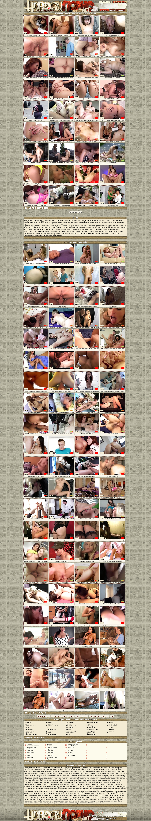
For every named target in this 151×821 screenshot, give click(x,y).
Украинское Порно (31, 747)
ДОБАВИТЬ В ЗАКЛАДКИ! (35, 713)
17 (107, 716)
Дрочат (48, 733)
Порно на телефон (52, 747)
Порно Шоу (50, 755)
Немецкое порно (92, 722)
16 (103, 716)
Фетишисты (110, 731)
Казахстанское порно (72, 744)
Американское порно (52, 757)
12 (86, 716)
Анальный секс (30, 726)
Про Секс (69, 752)
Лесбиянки (70, 727)
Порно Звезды (71, 755)
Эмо (108, 733)
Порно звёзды (91, 727)
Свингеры (110, 722)
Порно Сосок (70, 747)
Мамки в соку (71, 731)
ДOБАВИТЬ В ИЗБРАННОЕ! (36, 208)
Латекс (68, 724)
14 (95, 716)
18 (112, 716)
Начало (42, 716)
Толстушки (110, 729)
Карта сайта (102, 811)
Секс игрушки (112, 724)
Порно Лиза (30, 757)
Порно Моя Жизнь (72, 745)
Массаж (68, 729)
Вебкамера (49, 724)
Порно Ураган (30, 758)
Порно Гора (50, 750)
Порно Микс (70, 750)
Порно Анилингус (75, 212)
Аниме (27, 724)
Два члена (49, 731)
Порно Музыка (51, 749)
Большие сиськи (31, 734)
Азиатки (28, 722)
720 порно (49, 745)
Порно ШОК (120, 10)
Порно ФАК (70, 754)
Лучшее (112, 10)
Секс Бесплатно (31, 754)
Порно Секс (30, 750)
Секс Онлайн (50, 754)
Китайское (70, 722)
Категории (104, 10)
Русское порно (91, 733)
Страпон (110, 727)
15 (99, 716)
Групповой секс (51, 729)
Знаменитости (51, 734)
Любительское (71, 726)
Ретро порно (91, 734)
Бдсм (27, 727)
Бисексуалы (29, 731)
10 (78, 716)
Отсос (88, 724)
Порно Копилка (30, 752)
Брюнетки (28, 733)
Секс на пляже (112, 726)
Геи (47, 727)
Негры (68, 734)
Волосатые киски (52, 726)
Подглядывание (91, 731)
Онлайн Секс (30, 749)
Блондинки (29, 729)
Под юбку (89, 726)
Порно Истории (51, 758)
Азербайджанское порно (33, 745)
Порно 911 (29, 755)
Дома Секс (49, 744)
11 (82, 716)
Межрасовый (70, 733)
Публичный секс (92, 729)
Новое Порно (50, 752)
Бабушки (49, 722)
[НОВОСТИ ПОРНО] (46, 12)
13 (91, 716)
